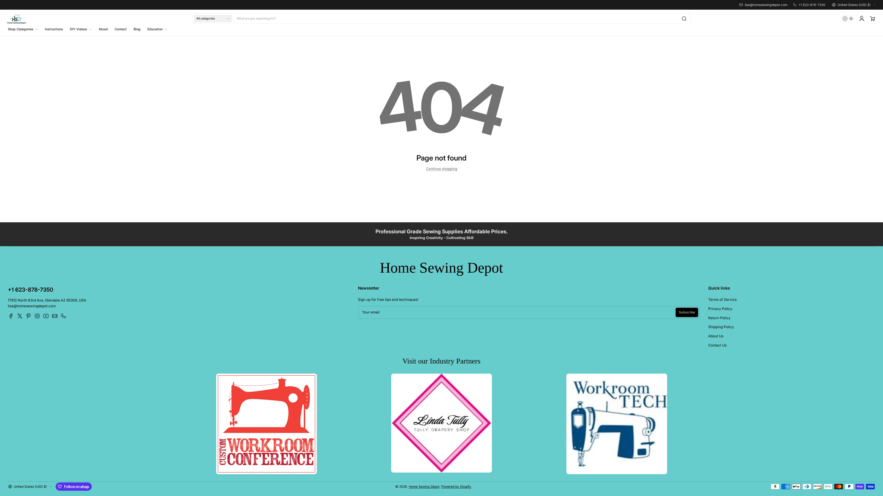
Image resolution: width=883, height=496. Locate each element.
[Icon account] (862, 18)
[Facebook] (11, 316)
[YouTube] (46, 316)
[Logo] (16, 19)
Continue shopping (441, 168)
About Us (715, 336)
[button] (853, 4)
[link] (24, 29)
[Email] (54, 316)
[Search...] (684, 18)
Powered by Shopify (456, 486)
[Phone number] (63, 316)
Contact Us (717, 345)
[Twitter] (20, 316)
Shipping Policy (721, 327)
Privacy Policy (720, 309)
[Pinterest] (28, 316)
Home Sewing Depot (424, 486)
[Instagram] (37, 316)
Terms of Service (722, 299)
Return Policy (719, 318)
